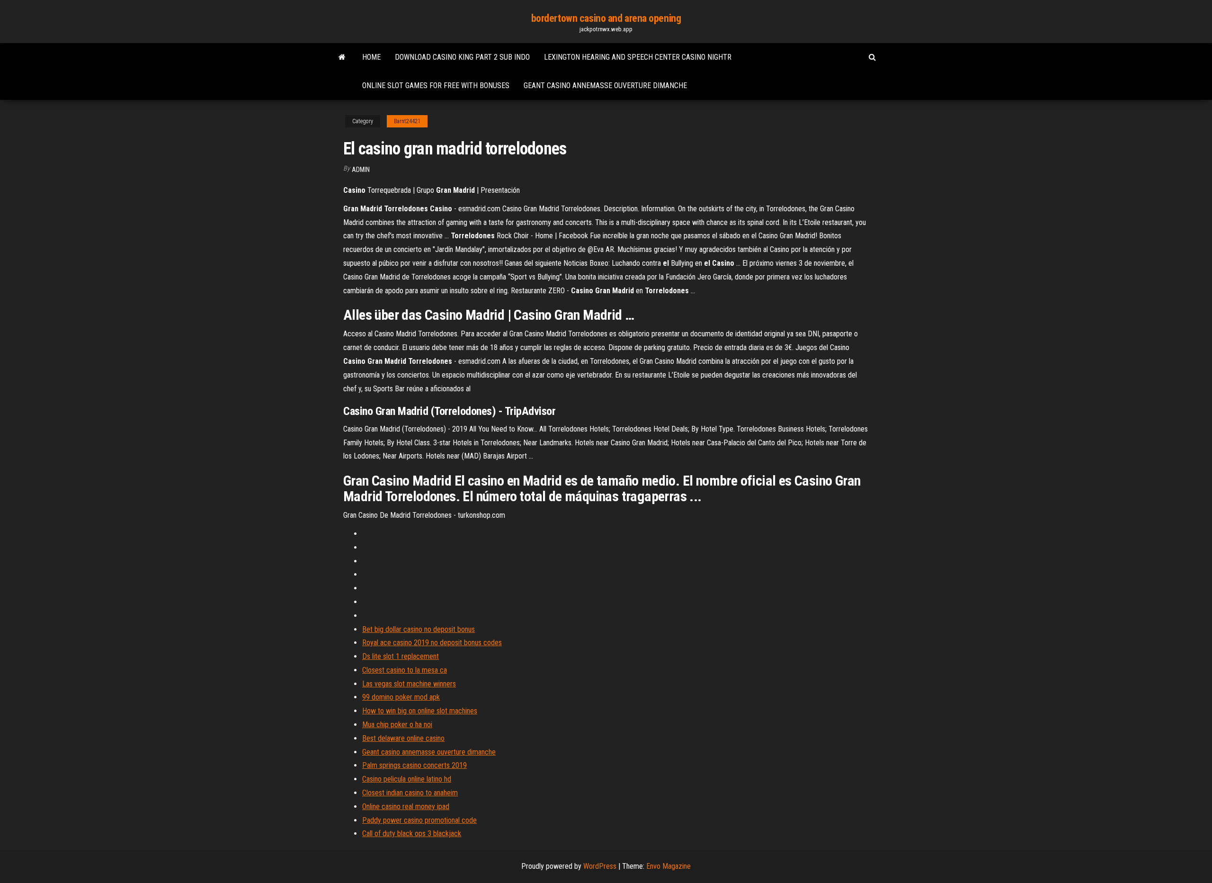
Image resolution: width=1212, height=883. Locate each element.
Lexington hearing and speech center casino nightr (637, 57)
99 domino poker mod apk (401, 697)
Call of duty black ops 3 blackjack (411, 833)
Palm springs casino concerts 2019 (414, 765)
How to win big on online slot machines (419, 710)
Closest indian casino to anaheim (410, 792)
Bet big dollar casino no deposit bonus (418, 629)
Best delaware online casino (403, 738)
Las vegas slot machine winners (409, 683)
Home (371, 57)
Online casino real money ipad (405, 806)
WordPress (599, 866)
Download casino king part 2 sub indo (462, 57)
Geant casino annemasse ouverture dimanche (605, 85)
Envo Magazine (668, 866)
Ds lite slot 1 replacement (400, 656)
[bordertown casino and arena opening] (342, 57)
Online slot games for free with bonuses (435, 85)
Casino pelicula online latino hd (406, 779)
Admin (361, 169)
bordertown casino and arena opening (606, 18)
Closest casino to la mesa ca (404, 670)
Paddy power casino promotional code (419, 820)
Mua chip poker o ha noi (397, 724)
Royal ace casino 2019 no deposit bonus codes (432, 642)
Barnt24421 (407, 121)
